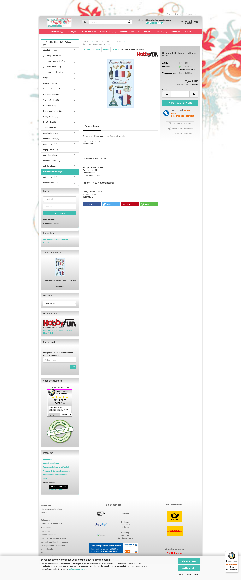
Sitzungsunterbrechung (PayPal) (56, 467)
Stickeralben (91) (127, 31)
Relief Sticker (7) (49, 166)
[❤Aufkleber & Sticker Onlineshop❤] (59, 22)
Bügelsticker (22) (50, 50)
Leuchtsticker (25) (50, 133)
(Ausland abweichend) (187, 69)
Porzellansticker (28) (51, 155)
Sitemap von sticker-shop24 (52, 509)
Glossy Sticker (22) (50, 105)
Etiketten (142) (161, 31)
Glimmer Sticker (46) (51, 100)
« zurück (96, 49)
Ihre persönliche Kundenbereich (55, 240)
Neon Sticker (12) (50, 144)
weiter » (106, 49)
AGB (42, 553)
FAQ (42, 516)
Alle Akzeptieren (189, 561)
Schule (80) (175, 31)
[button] (168, 14)
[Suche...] (129, 22)
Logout (46, 242)
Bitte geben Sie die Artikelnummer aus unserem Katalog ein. (58, 354)
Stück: (164, 89)
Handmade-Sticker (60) (52, 111)
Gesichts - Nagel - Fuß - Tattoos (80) (57, 43)
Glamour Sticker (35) (51, 94)
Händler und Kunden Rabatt (51, 524)
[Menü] (236, 552)
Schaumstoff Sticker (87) (53, 172)
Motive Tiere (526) (88, 31)
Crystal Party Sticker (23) (55, 61)
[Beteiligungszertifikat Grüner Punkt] (60, 431)
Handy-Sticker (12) (50, 116)
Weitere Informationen (188, 574)
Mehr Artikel (48, 333)
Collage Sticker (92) (53, 56)
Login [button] (178, 14)
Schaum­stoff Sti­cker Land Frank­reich (60, 281)
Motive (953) (72, 31)
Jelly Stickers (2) (49, 127)
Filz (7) (46, 78)
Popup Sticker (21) (50, 150)
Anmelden (60, 213)
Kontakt (44, 513)
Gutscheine (45, 520)
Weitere (188, 31)
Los (73, 367)
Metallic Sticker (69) (51, 139)
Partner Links (46, 527)
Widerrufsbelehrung (56, 490)
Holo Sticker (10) (49, 122)
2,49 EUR (60, 286)
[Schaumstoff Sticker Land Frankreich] (120, 83)
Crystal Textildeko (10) (54, 72)
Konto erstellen (49, 219)
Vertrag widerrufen (58, 487)
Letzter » (115, 49)
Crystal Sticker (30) (53, 67)
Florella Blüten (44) (50, 83)
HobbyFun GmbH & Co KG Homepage (58, 330)
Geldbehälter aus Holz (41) (53, 89)
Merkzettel (191, 14)
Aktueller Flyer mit (174, 549)
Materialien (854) (144, 31)
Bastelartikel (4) (57, 31)
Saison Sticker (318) (108, 31)
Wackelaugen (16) (50, 183)
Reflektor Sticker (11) (51, 161)
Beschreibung (92, 126)
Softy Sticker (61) (50, 177)
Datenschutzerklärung (77, 569)
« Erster (87, 49)
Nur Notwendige (189, 568)
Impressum (47, 459)
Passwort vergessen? (51, 223)
